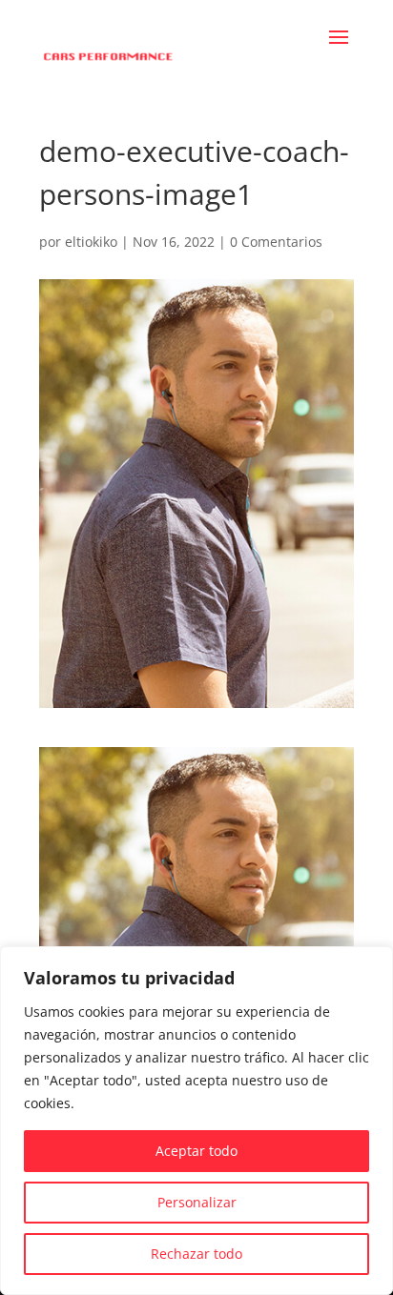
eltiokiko (91, 242)
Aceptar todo (196, 1151)
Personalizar (197, 1202)
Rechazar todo (196, 1253)
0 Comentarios (276, 242)
